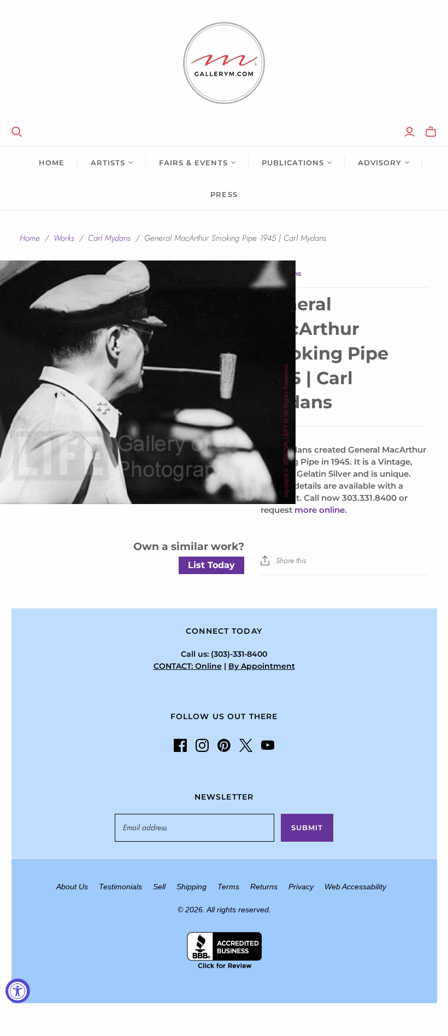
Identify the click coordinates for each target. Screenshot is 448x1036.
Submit (307, 827)
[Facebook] (180, 745)
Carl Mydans (109, 238)
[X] (245, 745)
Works (64, 238)
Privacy (301, 886)
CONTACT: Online (188, 666)
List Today (211, 565)
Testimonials (120, 886)
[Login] (409, 132)
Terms (228, 886)
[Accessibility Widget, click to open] (17, 991)
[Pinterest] (224, 745)
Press (223, 194)
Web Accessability (355, 886)
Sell (159, 886)
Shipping (191, 886)
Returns (264, 886)
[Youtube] (267, 745)
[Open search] (16, 131)
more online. (320, 510)
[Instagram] (202, 745)
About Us (72, 886)
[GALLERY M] (224, 63)
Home (51, 162)
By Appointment (261, 666)
